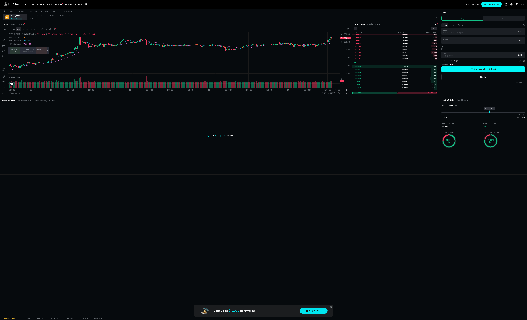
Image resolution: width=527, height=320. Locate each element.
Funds (52, 100)
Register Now (315, 311)
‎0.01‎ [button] (433, 28)
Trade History (40, 100)
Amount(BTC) (27, 49)
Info (13, 24)
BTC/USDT (27, 319)
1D (31, 29)
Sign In (475, 4)
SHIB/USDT (70, 319)
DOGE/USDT (55, 319)
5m (14, 29)
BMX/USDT (98, 319)
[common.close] (331, 307)
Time (5, 29)
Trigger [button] (461, 25)
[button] (457, 105)
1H (23, 29)
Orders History (24, 100)
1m (10, 29)
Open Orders (8, 100)
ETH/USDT (41, 319)
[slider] (442, 47)
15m (18, 29)
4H (27, 29)
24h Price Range (447, 105)
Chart (5, 24)
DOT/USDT (84, 319)
